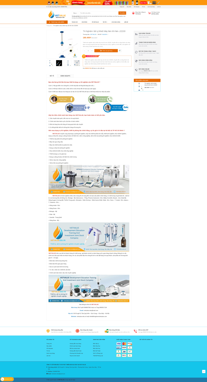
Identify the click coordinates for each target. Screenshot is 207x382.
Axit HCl (85, 18)
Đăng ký (144, 12)
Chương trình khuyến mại (76, 353)
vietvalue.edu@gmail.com (58, 373)
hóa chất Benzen (79, 18)
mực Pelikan (109, 16)
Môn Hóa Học (96, 346)
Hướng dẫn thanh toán (75, 350)
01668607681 (56, 371)
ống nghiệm (120, 16)
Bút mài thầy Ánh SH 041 (85, 16)
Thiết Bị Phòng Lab (98, 355)
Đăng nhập (137, 12)
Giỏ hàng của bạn (155, 12)
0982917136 (88, 68)
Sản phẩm (129, 6)
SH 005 (104, 16)
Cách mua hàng (151, 6)
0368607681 (64, 6)
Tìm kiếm (122, 13)
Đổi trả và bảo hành (75, 348)
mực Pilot (115, 16)
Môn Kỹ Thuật (96, 350)
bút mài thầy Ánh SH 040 (97, 16)
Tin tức (143, 6)
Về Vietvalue (136, 6)
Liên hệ (159, 6)
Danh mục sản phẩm (57, 22)
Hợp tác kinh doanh (75, 355)
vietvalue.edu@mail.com (91, 310)
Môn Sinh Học (96, 348)
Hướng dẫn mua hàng (75, 343)
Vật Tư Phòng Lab (97, 353)
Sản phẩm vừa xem (141, 80)
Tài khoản (138, 13)
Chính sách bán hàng (75, 346)
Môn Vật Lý (96, 343)
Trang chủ (122, 6)
